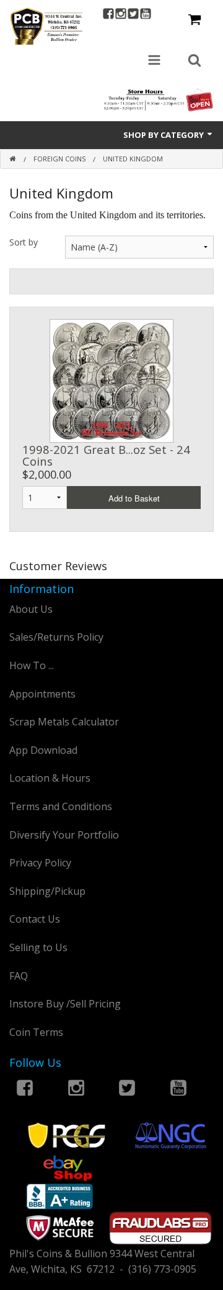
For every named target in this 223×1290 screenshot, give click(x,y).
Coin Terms (36, 1032)
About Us (31, 609)
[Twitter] (133, 15)
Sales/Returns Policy (56, 637)
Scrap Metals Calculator (64, 721)
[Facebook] (108, 15)
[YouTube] (145, 15)
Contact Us (34, 919)
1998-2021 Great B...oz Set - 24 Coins (106, 455)
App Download (43, 750)
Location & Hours (49, 778)
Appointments (42, 694)
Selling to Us (38, 947)
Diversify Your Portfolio (64, 835)
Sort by (23, 242)
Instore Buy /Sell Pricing (65, 1003)
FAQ (18, 976)
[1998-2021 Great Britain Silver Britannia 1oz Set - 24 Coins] (111, 380)
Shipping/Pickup (47, 891)
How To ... (31, 665)
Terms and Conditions (60, 806)
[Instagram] (121, 15)
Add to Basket (134, 498)
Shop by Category (164, 134)
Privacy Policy (40, 862)
